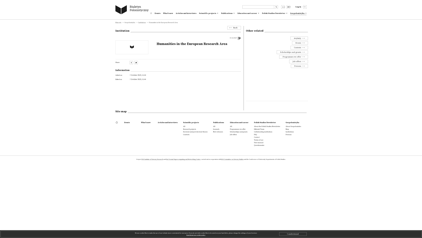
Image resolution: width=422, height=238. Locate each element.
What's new (168, 13)
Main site (118, 23)
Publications (227, 13)
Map (287, 129)
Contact (257, 137)
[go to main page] (132, 10)
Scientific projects (207, 13)
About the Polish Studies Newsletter (267, 126)
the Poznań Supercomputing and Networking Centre (183, 159)
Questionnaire (259, 145)
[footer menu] (117, 122)
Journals (216, 129)
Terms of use (258, 140)
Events (157, 13)
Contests (297, 47)
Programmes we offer (292, 57)
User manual (258, 143)
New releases (218, 132)
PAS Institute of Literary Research (152, 159)
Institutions (142, 23)
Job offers (297, 61)
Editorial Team (259, 129)
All (184, 126)
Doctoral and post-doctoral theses (195, 132)
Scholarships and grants (290, 52)
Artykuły (297, 38)
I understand (293, 234)
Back (235, 28)
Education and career (247, 13)
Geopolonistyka (297, 13)
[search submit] (276, 7)
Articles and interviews (186, 13)
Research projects (189, 129)
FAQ (255, 135)
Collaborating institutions (263, 132)
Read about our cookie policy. (196, 235)
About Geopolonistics (293, 126)
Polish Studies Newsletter (273, 13)
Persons (297, 66)
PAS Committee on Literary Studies (232, 159)
